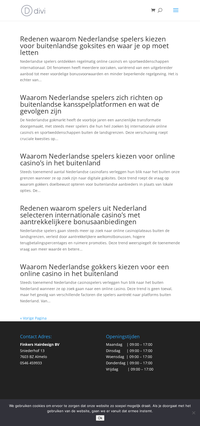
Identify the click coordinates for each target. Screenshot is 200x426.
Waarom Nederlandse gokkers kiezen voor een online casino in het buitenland (94, 270)
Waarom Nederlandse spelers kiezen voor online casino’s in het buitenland (97, 159)
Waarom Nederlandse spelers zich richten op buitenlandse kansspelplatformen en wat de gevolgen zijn (91, 104)
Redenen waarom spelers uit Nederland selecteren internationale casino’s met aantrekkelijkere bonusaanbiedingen (83, 214)
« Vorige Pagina (33, 318)
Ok (100, 418)
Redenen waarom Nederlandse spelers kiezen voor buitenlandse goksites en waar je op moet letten (94, 45)
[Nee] (193, 412)
